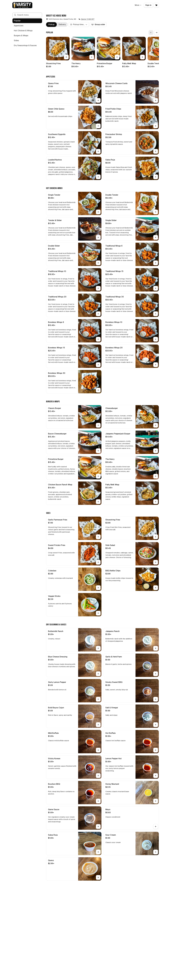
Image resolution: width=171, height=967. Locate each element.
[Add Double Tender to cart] (155, 212)
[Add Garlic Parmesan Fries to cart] (98, 536)
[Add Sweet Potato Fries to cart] (98, 562)
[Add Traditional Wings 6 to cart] (155, 263)
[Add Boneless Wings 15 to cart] (98, 364)
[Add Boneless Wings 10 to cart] (155, 339)
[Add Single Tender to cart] (98, 212)
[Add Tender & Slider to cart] (98, 237)
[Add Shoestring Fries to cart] (66, 57)
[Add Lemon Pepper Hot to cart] (155, 775)
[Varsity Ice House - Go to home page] (22, 5)
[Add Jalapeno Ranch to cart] (155, 648)
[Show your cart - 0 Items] (156, 5)
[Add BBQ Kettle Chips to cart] (155, 587)
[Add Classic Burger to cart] (98, 425)
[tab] (51, 24)
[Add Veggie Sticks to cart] (98, 613)
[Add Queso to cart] (98, 877)
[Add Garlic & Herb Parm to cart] (155, 673)
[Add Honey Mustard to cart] (155, 801)
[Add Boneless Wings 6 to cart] (98, 339)
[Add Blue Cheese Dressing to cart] (98, 673)
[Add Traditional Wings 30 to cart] (155, 313)
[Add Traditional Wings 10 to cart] (98, 288)
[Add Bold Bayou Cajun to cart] (98, 724)
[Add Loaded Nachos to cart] (98, 177)
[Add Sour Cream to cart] (155, 852)
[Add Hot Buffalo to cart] (155, 750)
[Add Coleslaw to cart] (98, 587)
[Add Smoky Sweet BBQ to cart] (155, 699)
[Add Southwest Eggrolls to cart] (98, 151)
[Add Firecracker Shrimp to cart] (155, 151)
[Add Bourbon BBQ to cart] (98, 801)
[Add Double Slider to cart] (98, 263)
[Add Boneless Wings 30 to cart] (98, 390)
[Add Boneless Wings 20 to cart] (155, 364)
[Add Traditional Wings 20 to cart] (98, 313)
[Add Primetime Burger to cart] (117, 57)
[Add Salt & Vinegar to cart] (155, 724)
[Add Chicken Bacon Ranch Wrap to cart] (98, 501)
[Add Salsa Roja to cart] (155, 177)
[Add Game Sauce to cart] (98, 826)
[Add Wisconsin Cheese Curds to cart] (155, 100)
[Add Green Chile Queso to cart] (98, 126)
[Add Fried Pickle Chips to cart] (155, 126)
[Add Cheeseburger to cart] (155, 425)
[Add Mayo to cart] (155, 826)
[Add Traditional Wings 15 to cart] (155, 288)
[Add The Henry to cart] (91, 57)
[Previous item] (151, 32)
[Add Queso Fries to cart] (98, 100)
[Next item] (156, 32)
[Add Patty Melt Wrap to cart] (142, 57)
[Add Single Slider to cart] (155, 237)
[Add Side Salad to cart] (155, 562)
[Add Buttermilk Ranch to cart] (98, 648)
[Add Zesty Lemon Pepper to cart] (98, 699)
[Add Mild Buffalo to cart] (98, 750)
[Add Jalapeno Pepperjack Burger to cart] (155, 450)
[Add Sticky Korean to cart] (98, 775)
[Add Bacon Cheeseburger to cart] (98, 450)
